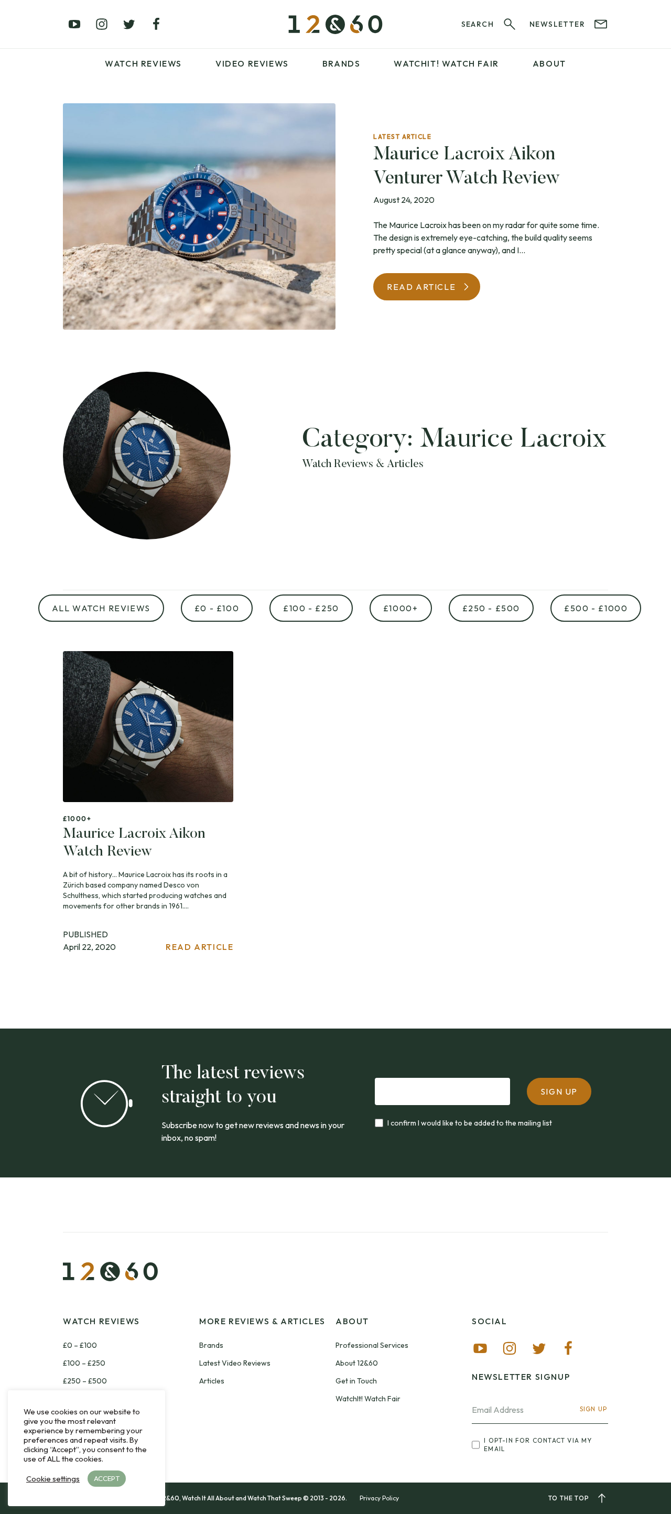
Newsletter (557, 24)
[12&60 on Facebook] (156, 24)
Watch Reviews (143, 63)
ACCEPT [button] (107, 1478)
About (549, 63)
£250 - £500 (491, 608)
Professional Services (372, 1345)
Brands (341, 63)
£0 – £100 (80, 1345)
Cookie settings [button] (53, 1479)
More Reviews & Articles (262, 1321)
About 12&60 (357, 1363)
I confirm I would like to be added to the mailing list (469, 1123)
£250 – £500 (85, 1381)
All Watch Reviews (101, 608)
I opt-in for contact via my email (538, 1444)
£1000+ (400, 608)
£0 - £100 (216, 608)
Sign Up (593, 1409)
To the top (568, 1498)
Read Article (421, 287)
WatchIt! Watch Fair (368, 1398)
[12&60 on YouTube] (74, 24)
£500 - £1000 (595, 608)
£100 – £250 (84, 1363)
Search (477, 24)
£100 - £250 (311, 608)
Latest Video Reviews (234, 1363)
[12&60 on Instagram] (101, 24)
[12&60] (335, 24)
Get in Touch (356, 1381)
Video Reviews (252, 63)
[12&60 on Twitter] (128, 24)
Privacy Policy (379, 1498)
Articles (211, 1381)
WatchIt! (446, 63)
